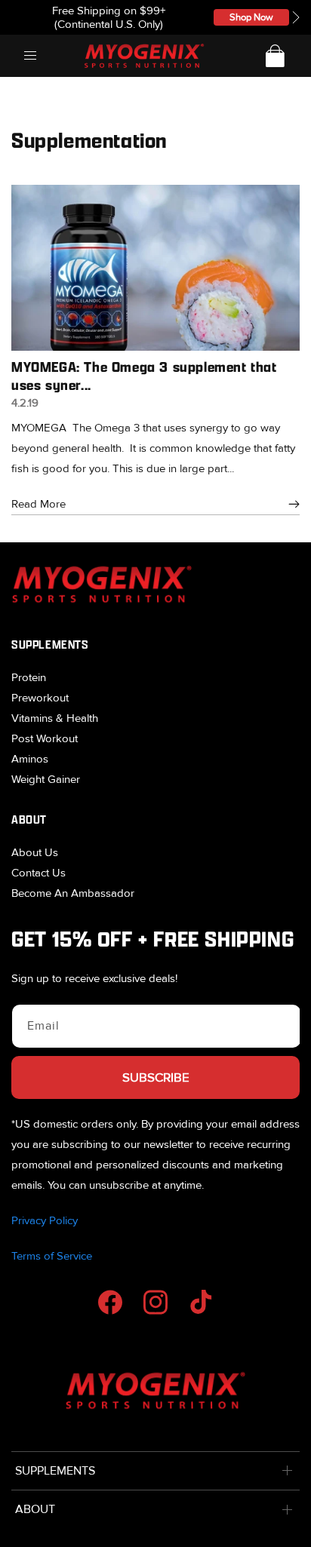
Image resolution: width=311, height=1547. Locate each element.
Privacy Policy (44, 1220)
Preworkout (40, 697)
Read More (38, 504)
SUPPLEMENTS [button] (55, 1470)
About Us (34, 852)
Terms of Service (51, 1256)
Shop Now (251, 17)
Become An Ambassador (72, 893)
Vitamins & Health (54, 718)
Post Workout (44, 738)
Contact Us (38, 872)
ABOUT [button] (35, 1509)
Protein (28, 677)
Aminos (29, 759)
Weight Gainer (45, 779)
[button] (296, 17)
